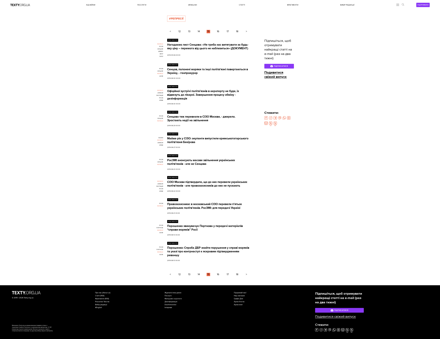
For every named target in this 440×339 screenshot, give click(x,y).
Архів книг (238, 304)
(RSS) (102, 296)
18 (237, 31)
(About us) (106, 293)
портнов (159, 228)
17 (228, 31)
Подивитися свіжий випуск (275, 74)
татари (160, 138)
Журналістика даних (173, 293)
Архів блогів (239, 301)
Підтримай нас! (240, 293)
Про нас (98, 293)
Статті (97, 296)
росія (161, 46)
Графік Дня (238, 299)
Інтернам (168, 307)
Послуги (168, 296)
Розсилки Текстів (102, 301)
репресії (160, 44)
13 (189, 31)
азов (161, 76)
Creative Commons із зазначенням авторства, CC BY (35, 327)
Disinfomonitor (170, 304)
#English (98, 307)
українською (28, 329)
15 (208, 31)
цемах (160, 51)
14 (199, 31)
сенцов (160, 49)
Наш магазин (239, 296)
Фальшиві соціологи (173, 299)
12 (179, 31)
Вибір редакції (101, 304)
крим (161, 100)
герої (161, 56)
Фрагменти (172, 40)
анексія (160, 93)
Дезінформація (171, 301)
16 (218, 31)
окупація (159, 95)
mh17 (161, 54)
